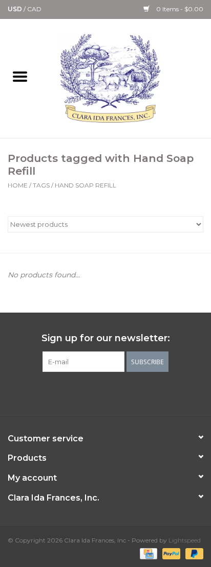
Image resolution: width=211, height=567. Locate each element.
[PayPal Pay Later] (192, 553)
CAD (34, 9)
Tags (41, 185)
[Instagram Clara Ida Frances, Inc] (142, 393)
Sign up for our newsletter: (105, 338)
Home (18, 185)
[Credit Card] (147, 553)
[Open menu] (20, 76)
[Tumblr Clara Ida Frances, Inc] (124, 393)
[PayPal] (170, 553)
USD (16, 9)
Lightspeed (184, 540)
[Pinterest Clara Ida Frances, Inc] (105, 393)
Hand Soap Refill (85, 185)
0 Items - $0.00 (179, 9)
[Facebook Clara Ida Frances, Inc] (68, 393)
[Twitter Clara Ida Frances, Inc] (87, 393)
